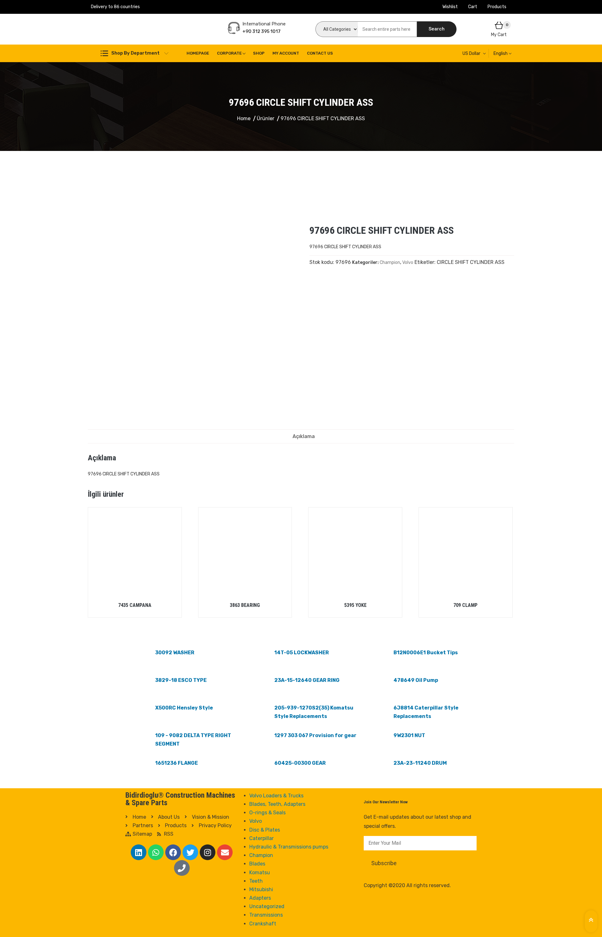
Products (497, 6)
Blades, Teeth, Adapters (277, 804)
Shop (259, 53)
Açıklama (304, 436)
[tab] (304, 436)
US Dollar (471, 53)
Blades (257, 864)
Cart (472, 6)
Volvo (407, 262)
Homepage (198, 53)
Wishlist (450, 6)
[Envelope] (225, 852)
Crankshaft (262, 924)
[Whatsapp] (156, 852)
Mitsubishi (261, 889)
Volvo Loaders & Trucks (276, 796)
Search (437, 29)
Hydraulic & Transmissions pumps (288, 847)
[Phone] (182, 868)
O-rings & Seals (267, 813)
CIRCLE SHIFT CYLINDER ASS (470, 262)
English (501, 53)
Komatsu (259, 872)
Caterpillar (261, 838)
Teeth (256, 881)
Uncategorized (266, 906)
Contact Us (320, 53)
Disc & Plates (264, 830)
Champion (390, 262)
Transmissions (266, 915)
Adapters (260, 898)
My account (285, 53)
